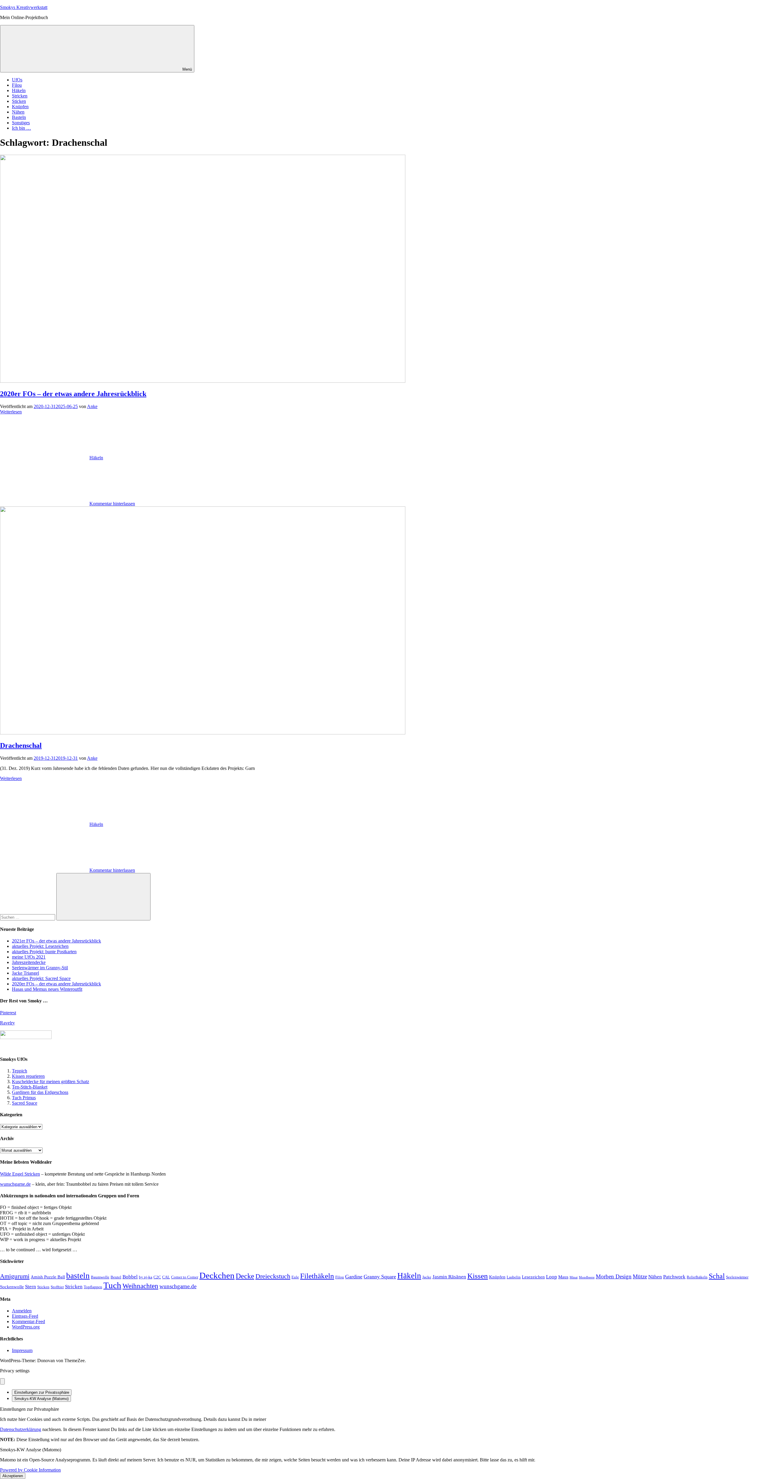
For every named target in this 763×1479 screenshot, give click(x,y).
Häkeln (19, 90)
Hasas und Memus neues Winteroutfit (47, 989)
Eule (295, 1277)
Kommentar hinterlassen (112, 503)
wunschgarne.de (15, 1184)
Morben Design (614, 1276)
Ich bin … (21, 128)
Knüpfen (20, 106)
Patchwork (674, 1277)
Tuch (112, 1285)
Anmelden (22, 1310)
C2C (157, 1277)
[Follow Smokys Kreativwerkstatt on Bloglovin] (26, 1037)
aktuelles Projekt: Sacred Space (41, 978)
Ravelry (7, 1022)
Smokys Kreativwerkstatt (23, 7)
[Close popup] (2, 1381)
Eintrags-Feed (25, 1316)
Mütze (640, 1276)
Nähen (18, 111)
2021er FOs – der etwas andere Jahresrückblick (56, 940)
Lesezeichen (533, 1277)
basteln (78, 1275)
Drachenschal (21, 745)
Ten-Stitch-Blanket (29, 1086)
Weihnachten (140, 1286)
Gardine (353, 1277)
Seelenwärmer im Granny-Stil (40, 967)
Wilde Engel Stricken (20, 1173)
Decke (245, 1276)
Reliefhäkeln (697, 1277)
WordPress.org (26, 1326)
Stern (30, 1286)
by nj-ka (145, 1277)
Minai (574, 1277)
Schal (717, 1276)
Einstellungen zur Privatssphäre (41, 1392)
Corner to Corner (184, 1277)
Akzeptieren (12, 1476)
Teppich (19, 1070)
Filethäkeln (317, 1276)
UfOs (17, 79)
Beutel (116, 1277)
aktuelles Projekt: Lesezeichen (40, 946)
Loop (551, 1277)
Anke (92, 406)
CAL (166, 1277)
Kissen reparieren (28, 1076)
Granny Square (380, 1277)
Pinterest (8, 1012)
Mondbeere (587, 1277)
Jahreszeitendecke (29, 962)
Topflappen (93, 1287)
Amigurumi (15, 1276)
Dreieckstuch (272, 1276)
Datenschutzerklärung (20, 1429)
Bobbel (130, 1277)
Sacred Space (24, 1103)
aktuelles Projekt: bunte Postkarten (44, 951)
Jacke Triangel (25, 973)
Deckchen (217, 1275)
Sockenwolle (12, 1286)
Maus (563, 1277)
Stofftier (57, 1287)
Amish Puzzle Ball (48, 1277)
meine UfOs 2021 (29, 956)
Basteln (19, 117)
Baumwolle (100, 1277)
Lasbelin (514, 1277)
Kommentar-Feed (28, 1321)
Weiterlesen (11, 411)
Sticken (19, 101)
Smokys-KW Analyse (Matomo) (41, 1398)
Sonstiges (21, 122)
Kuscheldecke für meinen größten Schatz (50, 1081)
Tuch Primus (24, 1097)
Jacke (426, 1277)
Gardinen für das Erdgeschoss (40, 1092)
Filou (17, 85)
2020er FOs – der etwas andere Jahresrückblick (73, 394)
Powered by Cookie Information (30, 1469)
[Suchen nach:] (28, 917)
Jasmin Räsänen (449, 1277)
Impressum (22, 1350)
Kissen (477, 1276)
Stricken (19, 95)
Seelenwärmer (737, 1277)
